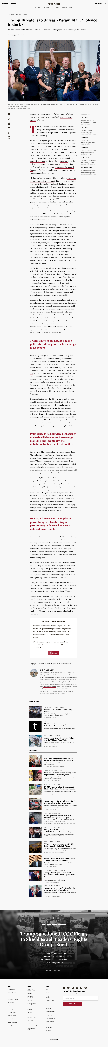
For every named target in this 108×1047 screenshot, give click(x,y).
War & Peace (10, 1025)
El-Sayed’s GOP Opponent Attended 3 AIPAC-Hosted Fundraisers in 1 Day (58, 831)
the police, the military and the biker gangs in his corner (53, 190)
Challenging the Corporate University (32, 1024)
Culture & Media (11, 989)
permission (67, 663)
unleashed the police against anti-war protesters (47, 242)
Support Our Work (50, 1000)
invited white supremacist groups (60, 367)
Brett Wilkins (48, 795)
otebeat (56, 882)
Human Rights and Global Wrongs (32, 1004)
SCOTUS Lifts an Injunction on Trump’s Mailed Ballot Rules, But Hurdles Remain (59, 788)
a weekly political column (49, 687)
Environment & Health (13, 999)
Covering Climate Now (31, 1029)
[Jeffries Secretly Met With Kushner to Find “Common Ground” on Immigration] (35, 861)
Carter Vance (48, 746)
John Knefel (48, 732)
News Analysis (48, 707)
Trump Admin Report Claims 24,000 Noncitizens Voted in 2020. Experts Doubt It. (59, 875)
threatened (64, 161)
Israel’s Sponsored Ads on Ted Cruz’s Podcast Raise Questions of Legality (57, 816)
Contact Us (48, 1030)
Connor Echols (49, 823)
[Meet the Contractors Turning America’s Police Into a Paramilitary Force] (35, 726)
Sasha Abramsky (14, 34)
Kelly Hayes (48, 852)
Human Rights (58, 799)
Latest (5, 4)
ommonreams (56, 795)
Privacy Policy (49, 1015)
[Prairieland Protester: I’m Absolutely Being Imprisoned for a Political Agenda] (35, 775)
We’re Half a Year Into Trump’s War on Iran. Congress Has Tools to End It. (88, 132)
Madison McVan (49, 766)
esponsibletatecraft (69, 823)
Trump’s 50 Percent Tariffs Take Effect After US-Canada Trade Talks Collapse (60, 889)
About (13, 4)
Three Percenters (46, 370)
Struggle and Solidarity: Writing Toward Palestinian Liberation (32, 991)
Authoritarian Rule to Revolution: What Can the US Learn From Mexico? (59, 739)
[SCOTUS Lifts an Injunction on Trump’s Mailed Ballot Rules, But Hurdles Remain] (35, 789)
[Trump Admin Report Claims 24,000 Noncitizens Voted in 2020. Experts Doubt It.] (35, 875)
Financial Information (50, 1011)
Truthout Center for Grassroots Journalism (50, 1023)
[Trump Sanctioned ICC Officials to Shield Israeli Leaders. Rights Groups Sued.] (35, 804)
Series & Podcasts (12, 1028)
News (45, 721)
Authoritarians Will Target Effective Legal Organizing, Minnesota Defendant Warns (88, 172)
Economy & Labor (12, 992)
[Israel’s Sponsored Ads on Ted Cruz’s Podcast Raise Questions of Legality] (35, 818)
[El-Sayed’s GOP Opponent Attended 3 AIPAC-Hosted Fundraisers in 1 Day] (35, 832)
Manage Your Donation (49, 996)
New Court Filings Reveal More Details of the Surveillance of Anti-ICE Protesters (59, 759)
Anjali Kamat (48, 780)
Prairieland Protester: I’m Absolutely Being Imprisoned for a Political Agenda (60, 773)
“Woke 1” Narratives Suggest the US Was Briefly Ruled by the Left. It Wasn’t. (59, 845)
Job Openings (49, 1027)
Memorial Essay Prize (50, 1018)
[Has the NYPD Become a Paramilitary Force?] (35, 712)
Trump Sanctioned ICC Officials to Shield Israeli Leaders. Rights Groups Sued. (59, 802)
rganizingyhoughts (58, 852)
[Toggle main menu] (105, 4)
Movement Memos (32, 1017)
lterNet (54, 731)
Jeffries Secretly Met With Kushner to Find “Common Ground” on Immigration (59, 859)
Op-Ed (10, 15)
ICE (52, 7)
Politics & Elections (20, 15)
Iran (39, 7)
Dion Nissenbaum (50, 882)
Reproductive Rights (12, 1022)
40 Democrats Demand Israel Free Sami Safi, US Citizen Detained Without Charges (88, 162)
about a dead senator (37, 161)
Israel (58, 7)
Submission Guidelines (48, 1007)
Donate (98, 4)
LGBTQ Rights (11, 1009)
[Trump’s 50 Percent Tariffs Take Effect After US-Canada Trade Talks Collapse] (35, 891)
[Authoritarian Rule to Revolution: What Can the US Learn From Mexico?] (35, 741)
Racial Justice (11, 1019)
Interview (47, 770)
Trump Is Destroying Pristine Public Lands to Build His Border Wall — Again (88, 152)
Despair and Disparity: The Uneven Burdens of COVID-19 (32, 998)
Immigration (10, 1005)
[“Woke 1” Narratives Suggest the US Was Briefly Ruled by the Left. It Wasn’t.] (35, 847)
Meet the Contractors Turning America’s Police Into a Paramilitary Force (59, 725)
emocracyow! (56, 780)
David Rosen (48, 717)
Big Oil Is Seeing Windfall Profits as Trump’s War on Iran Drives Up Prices (88, 122)
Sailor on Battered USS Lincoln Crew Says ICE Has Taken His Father (88, 142)
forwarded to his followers (49, 208)
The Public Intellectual (30, 1013)
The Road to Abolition (30, 1008)
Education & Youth (12, 996)
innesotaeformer (58, 766)
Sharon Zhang (49, 838)
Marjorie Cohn (49, 809)
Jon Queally (48, 896)
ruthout (22, 34)
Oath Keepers (61, 370)
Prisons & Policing (59, 707)
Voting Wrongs (31, 1020)
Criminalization (67, 7)
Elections (46, 7)
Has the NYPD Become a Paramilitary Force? (58, 710)
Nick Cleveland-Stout (58, 823)
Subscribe (48, 1003)
